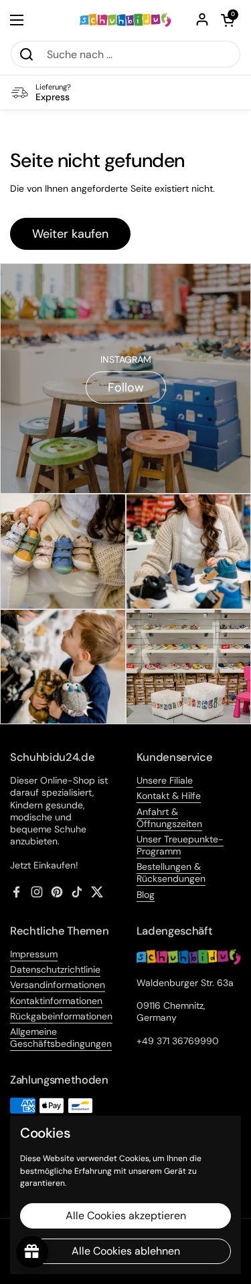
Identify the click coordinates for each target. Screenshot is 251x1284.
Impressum (34, 954)
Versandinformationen (57, 985)
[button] (227, 20)
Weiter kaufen (70, 234)
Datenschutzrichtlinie (55, 969)
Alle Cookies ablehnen (126, 1251)
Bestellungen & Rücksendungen (171, 872)
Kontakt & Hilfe (169, 796)
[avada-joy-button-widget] (32, 1252)
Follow (126, 387)
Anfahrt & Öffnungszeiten (169, 818)
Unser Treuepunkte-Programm (180, 845)
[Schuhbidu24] (125, 20)
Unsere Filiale (165, 780)
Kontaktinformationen (56, 1001)
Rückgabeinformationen (61, 1016)
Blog (146, 895)
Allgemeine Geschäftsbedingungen (61, 1037)
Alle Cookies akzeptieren (126, 1216)
